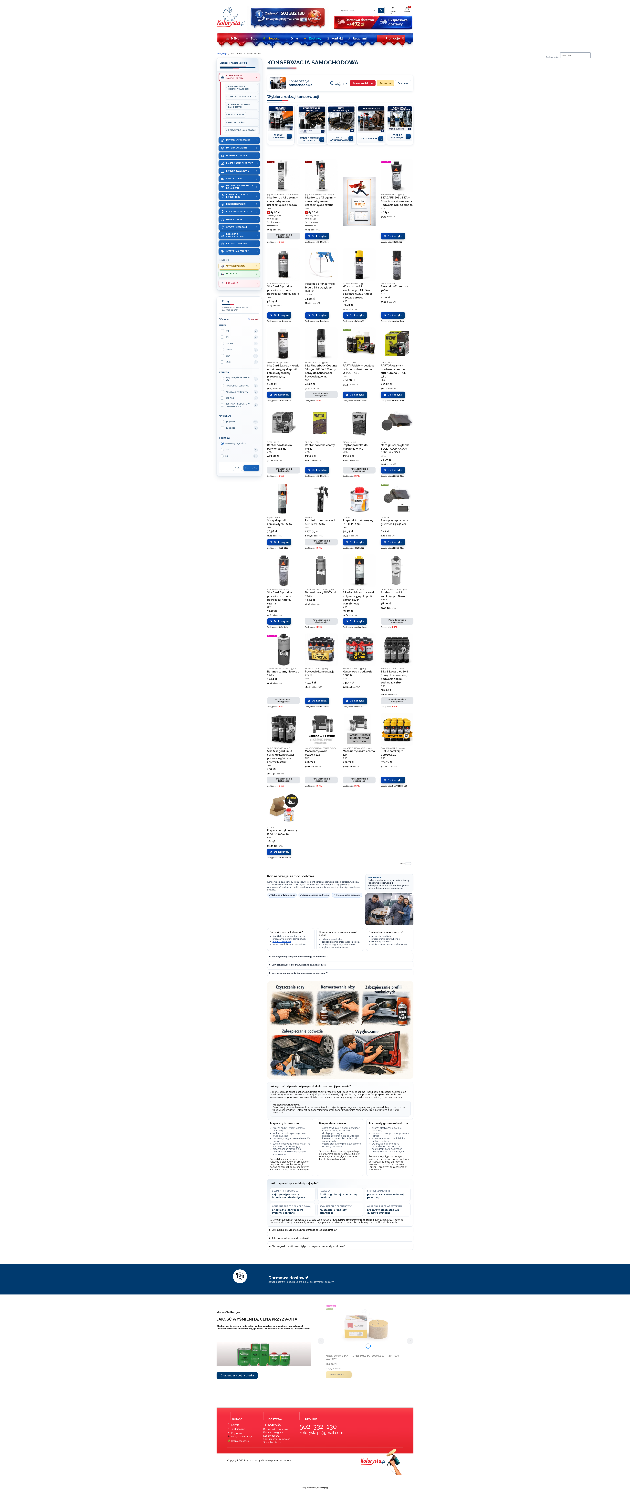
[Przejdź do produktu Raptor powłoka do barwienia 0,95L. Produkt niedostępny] (359, 423)
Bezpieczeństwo (240, 1441)
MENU (235, 38)
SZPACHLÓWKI (234, 179)
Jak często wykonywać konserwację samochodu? (300, 956)
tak (227, 450)
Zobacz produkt (337, 1374)
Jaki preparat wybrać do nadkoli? (290, 1238)
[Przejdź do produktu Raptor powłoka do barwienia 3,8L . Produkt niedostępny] (283, 423)
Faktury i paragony (273, 1432)
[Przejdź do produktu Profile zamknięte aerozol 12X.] (397, 729)
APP (228, 331)
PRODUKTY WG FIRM (237, 243)
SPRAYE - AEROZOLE (237, 227)
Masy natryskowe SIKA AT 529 (238, 378)
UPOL (228, 362)
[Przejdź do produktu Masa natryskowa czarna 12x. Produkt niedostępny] (359, 729)
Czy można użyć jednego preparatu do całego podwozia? (304, 1230)
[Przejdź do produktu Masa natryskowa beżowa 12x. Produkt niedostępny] (321, 729)
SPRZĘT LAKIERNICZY (237, 251)
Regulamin (360, 38)
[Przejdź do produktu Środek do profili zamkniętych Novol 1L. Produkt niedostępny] (397, 570)
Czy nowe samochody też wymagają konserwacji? (300, 973)
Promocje (395, 38)
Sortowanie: (552, 57)
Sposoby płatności (273, 1442)
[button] (381, 10)
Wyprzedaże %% (235, 266)
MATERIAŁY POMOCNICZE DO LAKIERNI (239, 187)
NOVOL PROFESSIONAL (237, 386)
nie (226, 456)
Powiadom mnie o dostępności (283, 236)
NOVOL (229, 350)
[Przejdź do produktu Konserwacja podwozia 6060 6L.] (359, 649)
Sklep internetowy (314, 1488)
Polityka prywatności (242, 1436)
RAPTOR (230, 398)
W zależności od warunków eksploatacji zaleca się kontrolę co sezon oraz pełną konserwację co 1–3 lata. (323, 957)
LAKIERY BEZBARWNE (237, 171)
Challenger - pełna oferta (237, 1375)
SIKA (228, 356)
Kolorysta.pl (222, 54)
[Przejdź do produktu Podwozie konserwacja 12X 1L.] (321, 649)
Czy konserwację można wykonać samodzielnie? (299, 964)
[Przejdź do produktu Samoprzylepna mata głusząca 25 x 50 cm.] (397, 498)
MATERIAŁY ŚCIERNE (236, 148)
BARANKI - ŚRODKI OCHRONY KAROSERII (238, 87)
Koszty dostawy (271, 1435)
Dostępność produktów (276, 1429)
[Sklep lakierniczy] (231, 26)
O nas (295, 38)
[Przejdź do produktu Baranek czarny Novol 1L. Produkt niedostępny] (283, 649)
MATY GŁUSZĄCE (236, 122)
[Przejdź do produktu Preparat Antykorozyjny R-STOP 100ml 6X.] (283, 808)
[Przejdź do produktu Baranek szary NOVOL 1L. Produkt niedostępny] (321, 570)
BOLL (228, 337)
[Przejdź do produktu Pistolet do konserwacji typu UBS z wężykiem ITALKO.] (321, 264)
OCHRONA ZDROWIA (237, 155)
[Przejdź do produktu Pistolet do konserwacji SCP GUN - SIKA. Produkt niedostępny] (321, 498)
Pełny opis (403, 83)
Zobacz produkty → (363, 83)
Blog (254, 38)
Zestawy (315, 38)
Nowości (274, 38)
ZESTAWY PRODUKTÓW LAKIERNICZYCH (238, 405)
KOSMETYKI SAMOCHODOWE (235, 235)
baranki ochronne (282, 941)
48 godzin (230, 422)
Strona (402, 863)
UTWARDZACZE (234, 219)
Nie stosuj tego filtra (235, 443)
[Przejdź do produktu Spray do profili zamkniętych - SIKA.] (283, 498)
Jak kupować (238, 1429)
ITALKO (229, 343)
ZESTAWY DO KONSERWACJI (242, 130)
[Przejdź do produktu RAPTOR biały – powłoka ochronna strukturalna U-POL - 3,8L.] (359, 343)
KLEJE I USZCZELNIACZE (239, 212)
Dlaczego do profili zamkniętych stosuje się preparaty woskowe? (308, 1246)
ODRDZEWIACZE (236, 114)
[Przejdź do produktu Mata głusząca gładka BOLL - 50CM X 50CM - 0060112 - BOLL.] (397, 423)
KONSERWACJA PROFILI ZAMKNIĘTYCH (239, 105)
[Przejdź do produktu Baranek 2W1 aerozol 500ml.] (397, 264)
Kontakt (337, 38)
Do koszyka (319, 236)
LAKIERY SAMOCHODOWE (239, 163)
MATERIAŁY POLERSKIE (238, 140)
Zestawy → (385, 83)
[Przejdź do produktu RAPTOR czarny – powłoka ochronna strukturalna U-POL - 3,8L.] (397, 343)
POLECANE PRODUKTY (237, 392)
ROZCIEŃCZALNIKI (236, 204)
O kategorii (339, 83)
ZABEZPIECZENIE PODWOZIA (242, 96)
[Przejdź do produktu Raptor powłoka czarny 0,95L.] (321, 423)
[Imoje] (359, 201)
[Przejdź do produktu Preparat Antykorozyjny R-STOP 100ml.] (359, 498)
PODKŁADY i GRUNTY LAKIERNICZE (237, 195)
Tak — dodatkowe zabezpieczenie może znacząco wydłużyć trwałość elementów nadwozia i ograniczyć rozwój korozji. (330, 974)
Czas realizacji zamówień (276, 1439)
